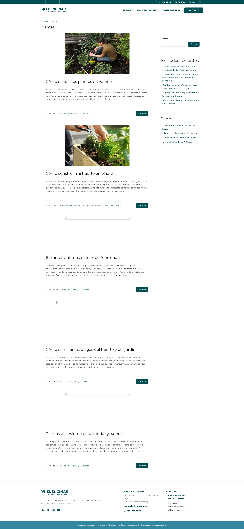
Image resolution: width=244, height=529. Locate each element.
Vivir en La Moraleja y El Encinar (73, 113)
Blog (192, 2)
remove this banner (160, 525)
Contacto (194, 10)
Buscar (164, 38)
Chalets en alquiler (176, 495)
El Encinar (128, 10)
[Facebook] (42, 510)
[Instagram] (53, 510)
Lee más (142, 113)
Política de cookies (175, 510)
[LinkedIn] (48, 510)
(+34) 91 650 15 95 (132, 510)
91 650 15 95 (165, 2)
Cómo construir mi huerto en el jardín (81, 173)
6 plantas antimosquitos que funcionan (83, 257)
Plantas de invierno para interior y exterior (85, 433)
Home (45, 21)
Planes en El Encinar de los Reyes (74, 205)
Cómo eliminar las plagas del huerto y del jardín (91, 349)
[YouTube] (58, 510)
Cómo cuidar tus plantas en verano (79, 81)
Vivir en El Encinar (171, 10)
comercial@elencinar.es (135, 506)
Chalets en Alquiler (146, 10)
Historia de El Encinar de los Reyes (180, 133)
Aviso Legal (172, 503)
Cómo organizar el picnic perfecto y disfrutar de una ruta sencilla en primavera (180, 77)
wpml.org (99, 525)
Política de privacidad (176, 507)
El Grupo (180, 2)
